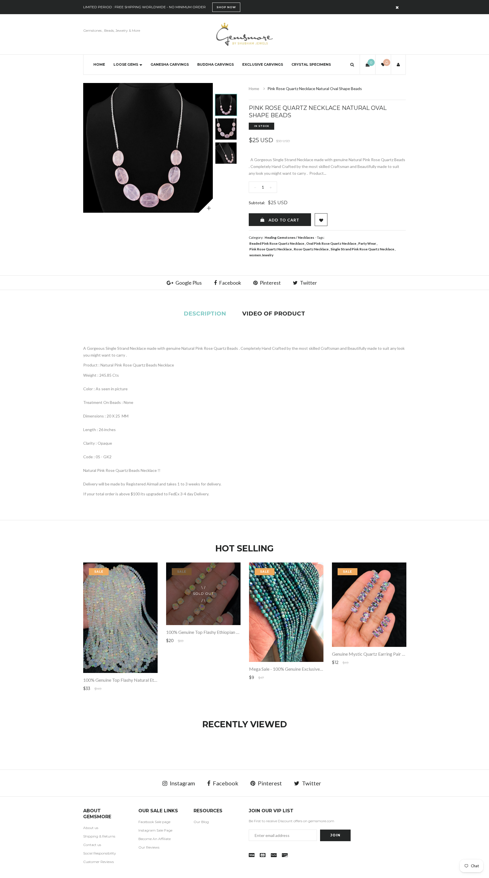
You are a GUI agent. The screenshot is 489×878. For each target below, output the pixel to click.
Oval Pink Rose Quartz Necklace (331, 243)
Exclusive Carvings (262, 64)
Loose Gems (125, 64)
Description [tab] (205, 313)
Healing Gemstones (280, 237)
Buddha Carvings (215, 64)
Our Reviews (148, 847)
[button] (352, 64)
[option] (148, 148)
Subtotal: (257, 202)
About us (90, 828)
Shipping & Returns (99, 836)
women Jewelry (261, 255)
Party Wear (367, 243)
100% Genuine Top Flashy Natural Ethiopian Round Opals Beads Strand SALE (157, 680)
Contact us (92, 845)
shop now (226, 7)
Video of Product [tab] (273, 313)
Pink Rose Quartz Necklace (270, 249)
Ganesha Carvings (170, 64)
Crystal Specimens (311, 64)
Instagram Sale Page (155, 830)
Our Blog (201, 822)
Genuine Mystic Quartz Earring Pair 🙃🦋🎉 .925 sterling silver (394, 654)
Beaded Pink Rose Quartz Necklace (276, 243)
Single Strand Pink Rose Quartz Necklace (362, 249)
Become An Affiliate (154, 839)
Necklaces (306, 237)
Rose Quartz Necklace (311, 249)
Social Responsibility (99, 853)
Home (99, 64)
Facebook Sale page (154, 822)
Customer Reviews (98, 862)
